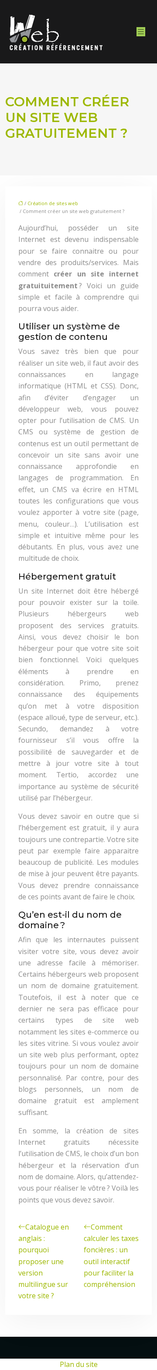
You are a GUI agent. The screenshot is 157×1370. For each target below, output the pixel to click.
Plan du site (79, 1364)
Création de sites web (52, 203)
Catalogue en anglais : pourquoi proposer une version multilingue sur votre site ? (43, 1261)
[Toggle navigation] (140, 31)
